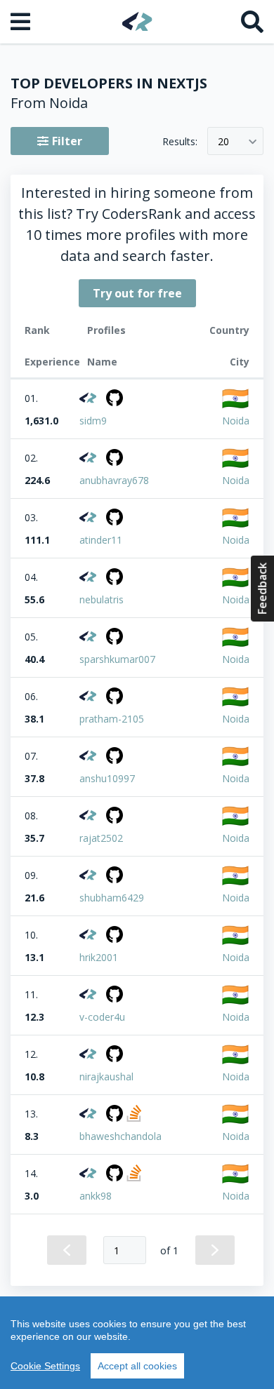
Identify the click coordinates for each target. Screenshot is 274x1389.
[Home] (137, 21)
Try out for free (137, 293)
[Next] (215, 1250)
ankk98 (95, 1195)
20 (223, 141)
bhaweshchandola (120, 1136)
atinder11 (100, 539)
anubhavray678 (114, 480)
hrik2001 (98, 957)
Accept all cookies (137, 1365)
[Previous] (66, 1250)
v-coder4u (102, 1017)
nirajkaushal (106, 1076)
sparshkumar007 (117, 659)
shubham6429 (111, 897)
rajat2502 (101, 838)
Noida (235, 420)
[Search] (252, 22)
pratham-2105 (111, 718)
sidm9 (93, 420)
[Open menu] (22, 22)
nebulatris (101, 599)
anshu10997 (107, 778)
